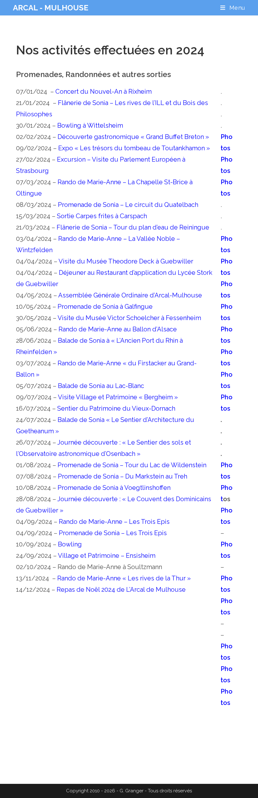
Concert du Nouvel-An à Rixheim (103, 91)
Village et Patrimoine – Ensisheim (106, 555)
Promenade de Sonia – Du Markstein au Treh (122, 476)
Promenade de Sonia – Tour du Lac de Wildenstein (132, 465)
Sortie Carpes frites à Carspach (102, 216)
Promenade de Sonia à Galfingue (105, 306)
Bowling (70, 544)
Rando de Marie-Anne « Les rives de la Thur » (124, 578)
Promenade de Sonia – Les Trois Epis (113, 533)
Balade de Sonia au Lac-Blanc (101, 386)
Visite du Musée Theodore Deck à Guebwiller (126, 261)
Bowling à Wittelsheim (90, 125)
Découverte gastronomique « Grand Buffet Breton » (133, 137)
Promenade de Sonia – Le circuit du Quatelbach (128, 204)
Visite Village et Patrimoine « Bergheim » (118, 397)
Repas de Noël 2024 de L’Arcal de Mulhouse (121, 589)
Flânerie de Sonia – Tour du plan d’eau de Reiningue (133, 227)
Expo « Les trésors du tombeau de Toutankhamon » (134, 148)
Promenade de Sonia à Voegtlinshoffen (114, 487)
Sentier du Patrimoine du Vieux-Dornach (116, 408)
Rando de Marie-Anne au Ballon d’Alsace (118, 329)
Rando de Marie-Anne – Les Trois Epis (114, 521)
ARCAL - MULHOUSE (50, 7)
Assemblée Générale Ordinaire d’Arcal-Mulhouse (130, 295)
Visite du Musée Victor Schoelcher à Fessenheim (129, 318)
